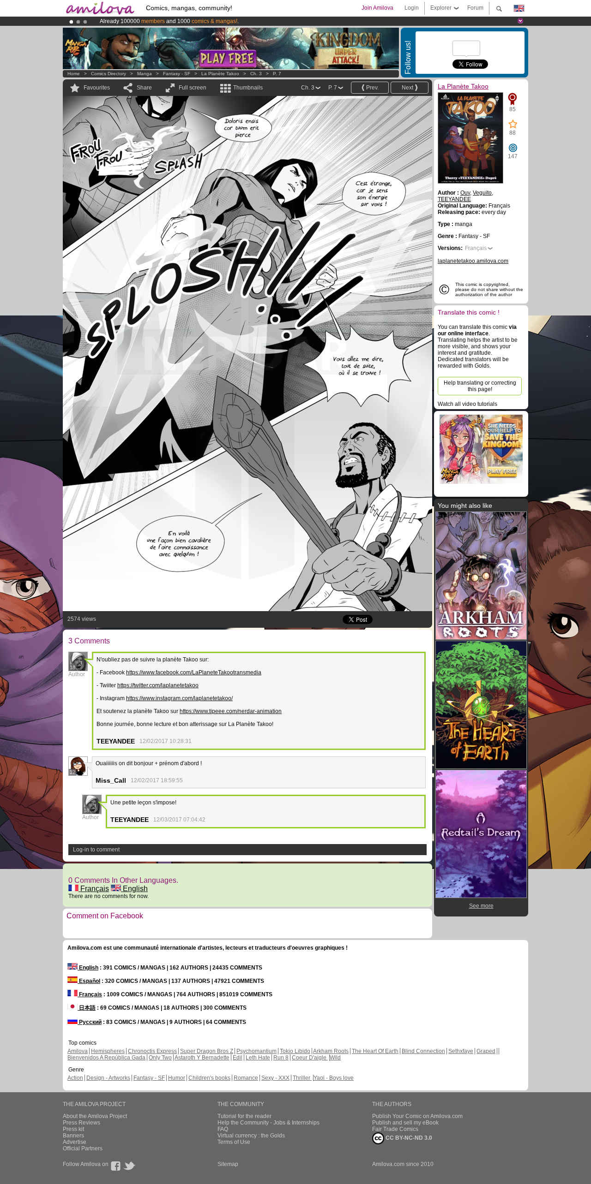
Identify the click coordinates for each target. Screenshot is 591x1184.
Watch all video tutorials (467, 404)
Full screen (192, 87)
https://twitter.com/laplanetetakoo (158, 685)
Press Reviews (81, 1122)
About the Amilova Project (95, 1116)
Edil (237, 1057)
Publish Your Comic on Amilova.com (417, 1116)
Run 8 (281, 1057)
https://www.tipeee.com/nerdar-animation (231, 711)
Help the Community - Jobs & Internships (268, 1122)
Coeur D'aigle (310, 1057)
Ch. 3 (256, 73)
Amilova (77, 1051)
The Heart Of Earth (375, 1051)
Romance (246, 1078)
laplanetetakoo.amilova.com (473, 261)
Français (93, 888)
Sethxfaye (460, 1051)
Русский (90, 1022)
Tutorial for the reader (244, 1116)
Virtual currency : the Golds (251, 1135)
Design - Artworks (108, 1078)
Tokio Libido (295, 1051)
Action (75, 1078)
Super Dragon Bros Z (206, 1051)
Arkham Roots (331, 1051)
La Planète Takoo (220, 73)
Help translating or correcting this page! (480, 386)
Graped (485, 1051)
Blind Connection (423, 1051)
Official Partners (83, 1148)
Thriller (302, 1078)
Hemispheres (108, 1051)
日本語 (87, 1008)
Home (73, 73)
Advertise (74, 1142)
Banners (73, 1135)
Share (144, 87)
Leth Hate (258, 1057)
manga (144, 73)
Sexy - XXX (275, 1078)
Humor (176, 1078)
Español (89, 981)
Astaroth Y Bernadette (202, 1057)
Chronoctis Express (152, 1051)
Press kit (73, 1129)
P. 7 (277, 73)
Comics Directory (108, 73)
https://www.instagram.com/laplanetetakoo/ (179, 698)
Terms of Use (233, 1142)
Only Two (160, 1057)
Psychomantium (256, 1051)
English (134, 888)
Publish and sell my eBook (405, 1122)
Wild (335, 1057)
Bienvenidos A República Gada (106, 1057)
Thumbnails (248, 87)
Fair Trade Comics (395, 1129)
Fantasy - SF (176, 73)
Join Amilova (377, 8)
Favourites (97, 87)
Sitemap (227, 1164)
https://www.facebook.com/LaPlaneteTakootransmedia (193, 672)
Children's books (209, 1078)
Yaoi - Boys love (334, 1078)
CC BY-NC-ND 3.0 (408, 1138)
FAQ (222, 1129)
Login (411, 8)
